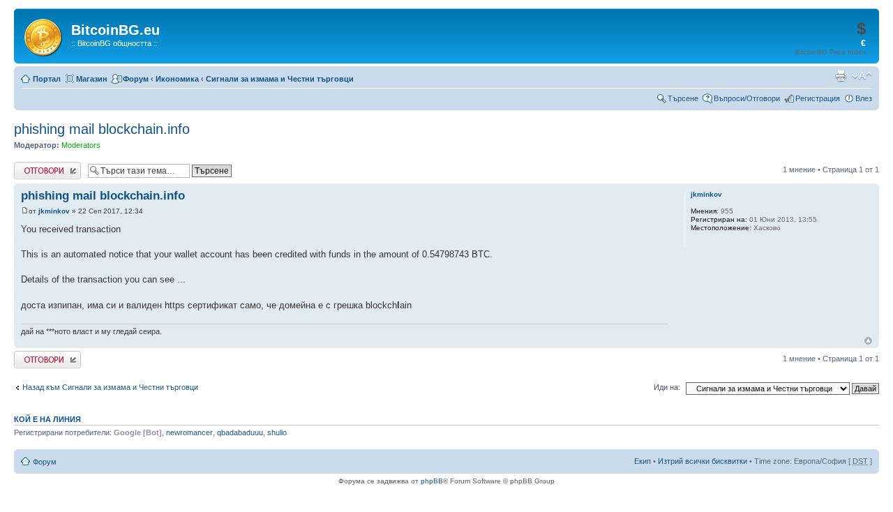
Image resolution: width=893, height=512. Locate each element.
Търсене (683, 98)
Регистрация (817, 98)
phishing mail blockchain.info (102, 129)
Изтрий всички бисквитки (702, 461)
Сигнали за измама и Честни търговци (280, 79)
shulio (277, 432)
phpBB (432, 481)
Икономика (177, 79)
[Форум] (44, 35)
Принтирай (840, 76)
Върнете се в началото (868, 341)
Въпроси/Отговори (747, 98)
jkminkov (54, 211)
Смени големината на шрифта (862, 76)
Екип (642, 461)
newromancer (189, 432)
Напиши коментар (46, 166)
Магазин (91, 79)
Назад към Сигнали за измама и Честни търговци (110, 387)
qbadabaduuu (240, 432)
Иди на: (667, 387)
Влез (863, 98)
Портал (47, 79)
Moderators (80, 145)
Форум (136, 79)
